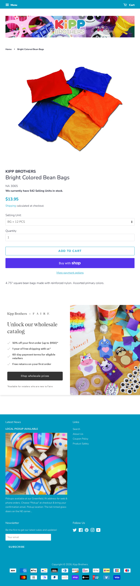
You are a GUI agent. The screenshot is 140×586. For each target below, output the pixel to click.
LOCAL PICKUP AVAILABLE (21, 429)
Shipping (10, 206)
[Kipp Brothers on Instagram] (92, 531)
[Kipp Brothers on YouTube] (98, 531)
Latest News (13, 422)
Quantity (10, 231)
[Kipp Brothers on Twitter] (75, 531)
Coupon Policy (80, 438)
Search (76, 429)
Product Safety (81, 443)
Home (8, 49)
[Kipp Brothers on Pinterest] (87, 531)
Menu (13, 5)
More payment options (70, 272)
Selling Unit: (13, 215)
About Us (78, 434)
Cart (131, 5)
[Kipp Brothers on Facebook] (81, 531)
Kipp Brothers (80, 564)
